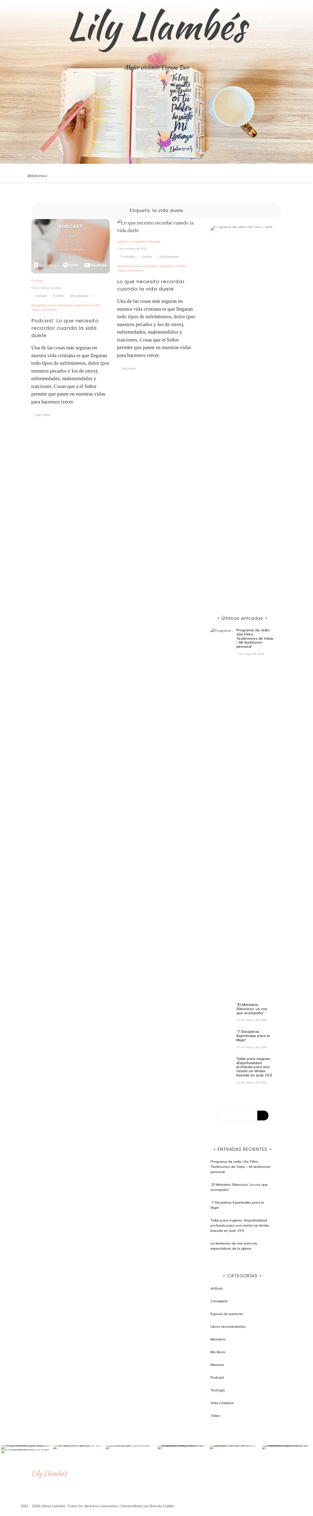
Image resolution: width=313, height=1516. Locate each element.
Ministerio (218, 1339)
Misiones (217, 1365)
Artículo (122, 241)
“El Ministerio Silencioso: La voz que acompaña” (251, 1008)
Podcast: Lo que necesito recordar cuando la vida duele (65, 328)
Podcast (37, 280)
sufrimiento (49, 309)
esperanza (81, 305)
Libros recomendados (228, 1326)
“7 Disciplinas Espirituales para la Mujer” (253, 1035)
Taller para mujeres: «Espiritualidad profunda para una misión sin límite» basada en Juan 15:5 (254, 1067)
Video (215, 1415)
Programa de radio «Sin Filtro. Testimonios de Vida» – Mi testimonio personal (255, 638)
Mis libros (218, 1352)
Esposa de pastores (227, 1314)
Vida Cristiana (222, 1403)
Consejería (138, 241)
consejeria (64, 305)
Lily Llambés (156, 26)
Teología (154, 241)
